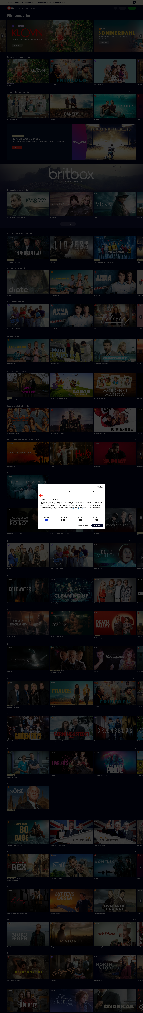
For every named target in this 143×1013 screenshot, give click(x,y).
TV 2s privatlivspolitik (78, 509)
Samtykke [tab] (49, 492)
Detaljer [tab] (71, 491)
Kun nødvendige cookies (81, 525)
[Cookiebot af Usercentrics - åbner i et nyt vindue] (96, 487)
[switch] (63, 520)
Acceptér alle (97, 525)
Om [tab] (94, 491)
